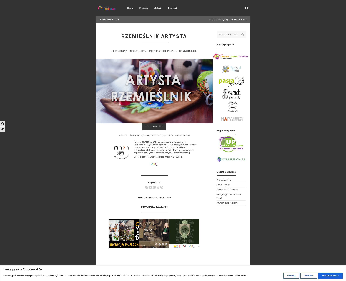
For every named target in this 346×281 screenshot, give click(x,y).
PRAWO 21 (154, 220)
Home (211, 19)
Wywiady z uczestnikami (227, 203)
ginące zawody (167, 135)
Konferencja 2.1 (223, 185)
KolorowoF (124, 135)
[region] (173, 273)
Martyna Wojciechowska (227, 190)
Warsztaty (124, 220)
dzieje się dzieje (222, 19)
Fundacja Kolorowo (150, 197)
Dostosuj (291, 276)
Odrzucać (308, 276)
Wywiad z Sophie (224, 180)
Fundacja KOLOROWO (153, 135)
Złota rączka (184, 220)
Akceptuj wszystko (330, 276)
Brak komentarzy (183, 135)
